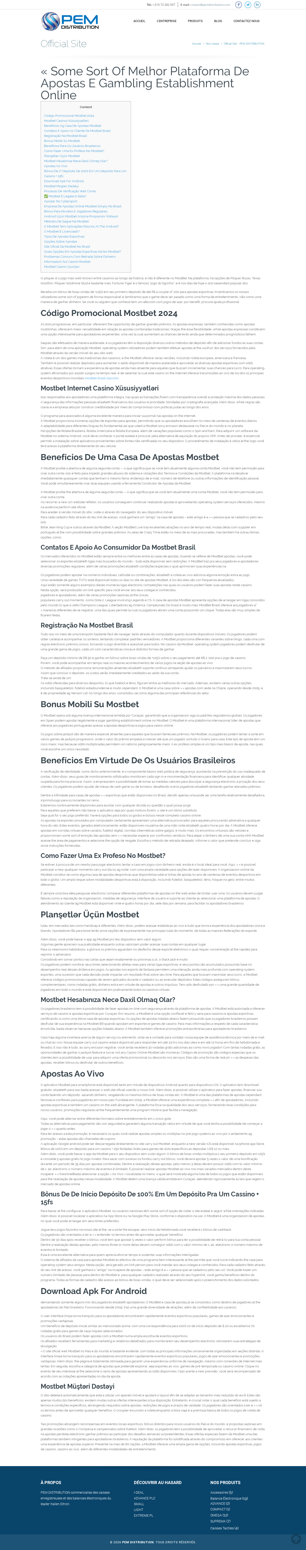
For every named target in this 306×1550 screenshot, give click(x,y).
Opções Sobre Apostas (60, 241)
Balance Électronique (225, 1498)
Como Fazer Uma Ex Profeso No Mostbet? (74, 151)
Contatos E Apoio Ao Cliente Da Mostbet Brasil (77, 131)
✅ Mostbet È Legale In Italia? (65, 196)
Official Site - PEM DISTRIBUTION (244, 43)
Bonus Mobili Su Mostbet (62, 141)
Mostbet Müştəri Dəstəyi (61, 186)
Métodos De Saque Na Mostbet (66, 221)
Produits (195, 21)
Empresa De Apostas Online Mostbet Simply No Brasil (82, 206)
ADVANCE (217, 1503)
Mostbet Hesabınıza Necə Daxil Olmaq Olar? (76, 161)
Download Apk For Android (64, 181)
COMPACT (218, 1509)
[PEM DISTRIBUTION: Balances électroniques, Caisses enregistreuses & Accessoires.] (70, 19)
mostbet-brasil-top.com (102, 378)
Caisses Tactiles (222, 1528)
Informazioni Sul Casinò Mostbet (67, 261)
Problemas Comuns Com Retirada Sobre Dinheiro (80, 256)
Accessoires (219, 1492)
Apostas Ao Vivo (55, 166)
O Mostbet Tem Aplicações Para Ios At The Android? (81, 226)
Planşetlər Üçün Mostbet (62, 156)
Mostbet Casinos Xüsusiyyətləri (66, 120)
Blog (218, 21)
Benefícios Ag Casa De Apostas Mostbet (72, 126)
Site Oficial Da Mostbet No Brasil (67, 246)
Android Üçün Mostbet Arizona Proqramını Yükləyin (81, 216)
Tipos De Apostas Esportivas (64, 236)
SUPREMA (218, 1521)
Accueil (139, 21)
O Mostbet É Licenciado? (62, 231)
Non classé (212, 43)
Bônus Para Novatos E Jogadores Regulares (75, 211)
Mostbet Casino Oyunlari (61, 266)
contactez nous (247, 21)
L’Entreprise (166, 21)
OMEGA (216, 1515)
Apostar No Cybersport (60, 201)
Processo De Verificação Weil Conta (70, 191)
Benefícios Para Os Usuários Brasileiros (72, 146)
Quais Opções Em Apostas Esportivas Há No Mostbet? (82, 251)
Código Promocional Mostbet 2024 (69, 115)
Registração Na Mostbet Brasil (65, 136)
